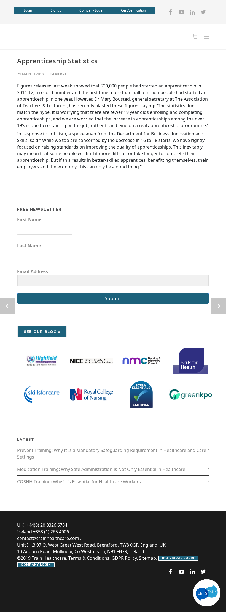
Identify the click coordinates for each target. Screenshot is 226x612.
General (58, 74)
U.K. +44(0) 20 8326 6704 (42, 525)
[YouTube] (181, 12)
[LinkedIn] (192, 12)
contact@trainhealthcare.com (48, 538)
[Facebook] (170, 12)
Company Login (91, 10)
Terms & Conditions (88, 558)
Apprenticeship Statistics (57, 60)
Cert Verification (133, 10)
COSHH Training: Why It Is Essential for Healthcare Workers (79, 482)
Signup (56, 10)
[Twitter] (203, 12)
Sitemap (147, 558)
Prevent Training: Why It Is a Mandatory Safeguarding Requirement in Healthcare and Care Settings (111, 453)
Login (28, 10)
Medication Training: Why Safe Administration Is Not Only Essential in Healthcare (101, 469)
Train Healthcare (49, 558)
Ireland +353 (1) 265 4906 (43, 532)
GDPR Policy (124, 558)
